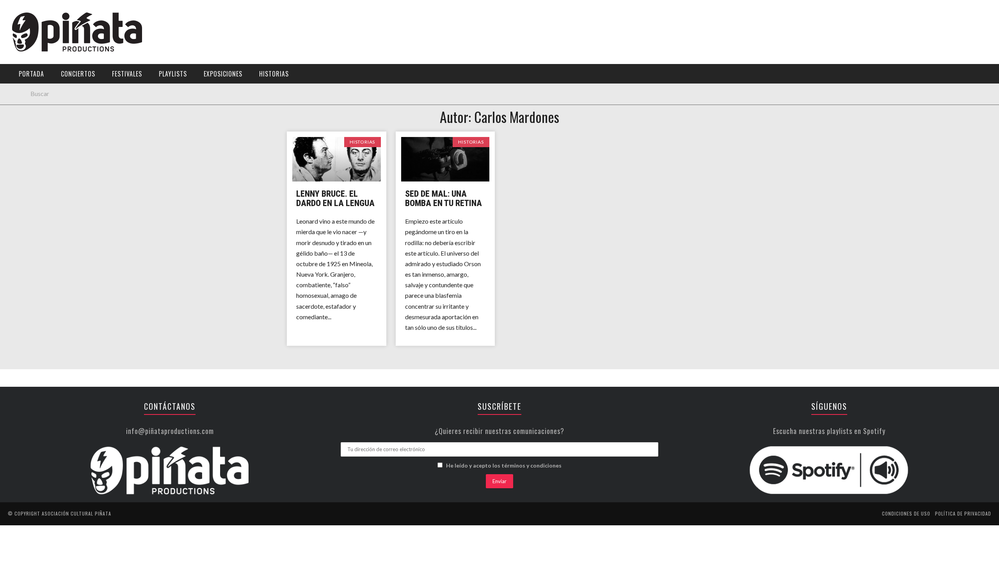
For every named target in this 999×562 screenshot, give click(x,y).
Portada (23, 52)
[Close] (11, 11)
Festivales (25, 84)
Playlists (24, 100)
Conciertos (78, 73)
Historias (24, 132)
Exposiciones (29, 116)
